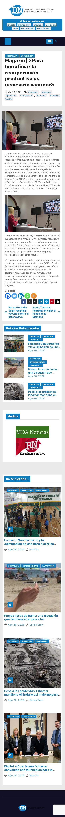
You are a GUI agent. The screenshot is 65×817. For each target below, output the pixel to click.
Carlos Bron (36, 624)
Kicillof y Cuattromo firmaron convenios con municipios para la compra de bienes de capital (28, 770)
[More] (34, 296)
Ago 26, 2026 (36, 350)
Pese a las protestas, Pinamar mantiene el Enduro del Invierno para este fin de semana (31, 694)
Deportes (34, 336)
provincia (38, 25)
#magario (46, 92)
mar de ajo (51, 25)
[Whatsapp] (27, 296)
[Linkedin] (21, 296)
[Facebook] (8, 296)
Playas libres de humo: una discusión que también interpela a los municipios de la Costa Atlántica (31, 619)
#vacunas (41, 95)
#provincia (11, 95)
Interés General (37, 362)
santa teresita (44, 28)
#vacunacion (26, 95)
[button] (56, 41)
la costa (11, 25)
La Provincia (27, 56)
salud (15, 28)
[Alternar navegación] (49, 41)
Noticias (34, 549)
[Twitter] (14, 296)
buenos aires (24, 25)
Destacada (12, 56)
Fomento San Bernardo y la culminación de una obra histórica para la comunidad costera (29, 543)
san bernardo (27, 28)
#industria (33, 92)
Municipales (35, 340)
